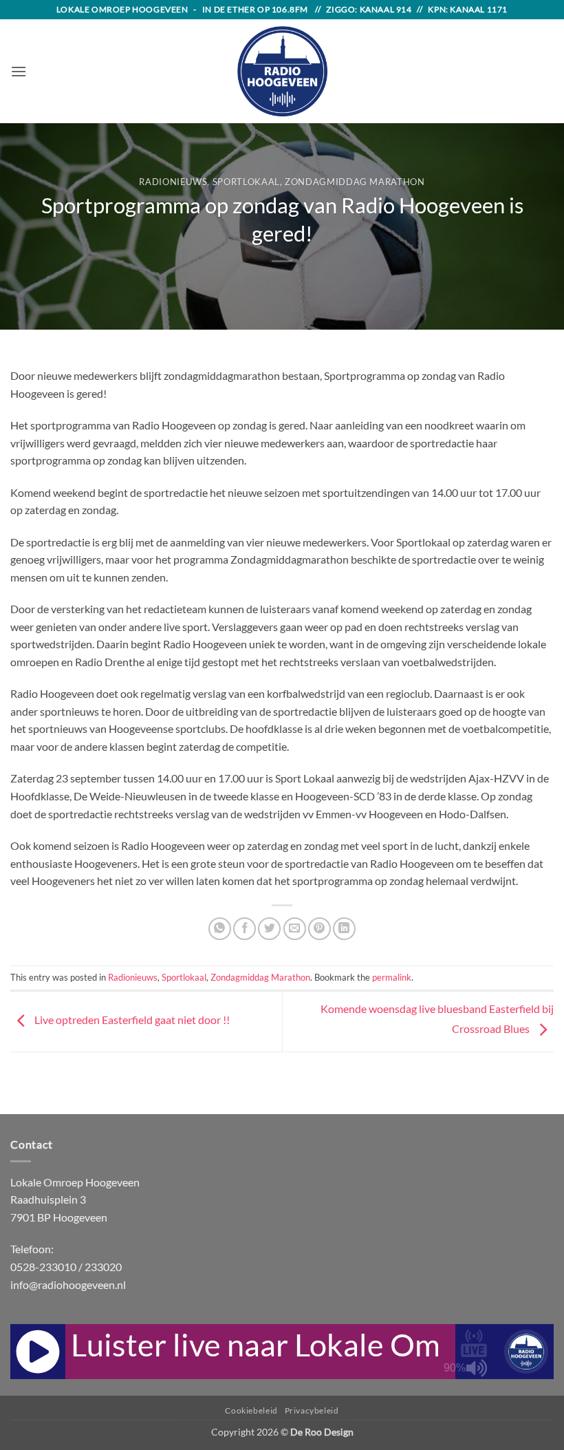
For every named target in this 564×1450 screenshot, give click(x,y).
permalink (391, 977)
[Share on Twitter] (269, 928)
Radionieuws (173, 181)
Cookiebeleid (251, 1410)
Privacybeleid (312, 1410)
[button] (18, 71)
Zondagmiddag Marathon (355, 181)
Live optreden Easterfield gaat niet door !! (131, 1020)
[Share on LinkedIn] (344, 928)
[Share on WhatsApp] (219, 928)
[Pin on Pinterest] (319, 928)
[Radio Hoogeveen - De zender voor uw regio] (282, 71)
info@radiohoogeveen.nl (68, 1284)
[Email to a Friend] (294, 928)
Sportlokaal (246, 181)
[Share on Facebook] (244, 928)
